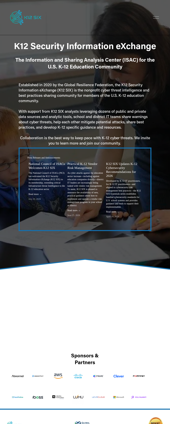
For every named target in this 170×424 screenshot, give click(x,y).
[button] (137, 157)
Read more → (35, 194)
